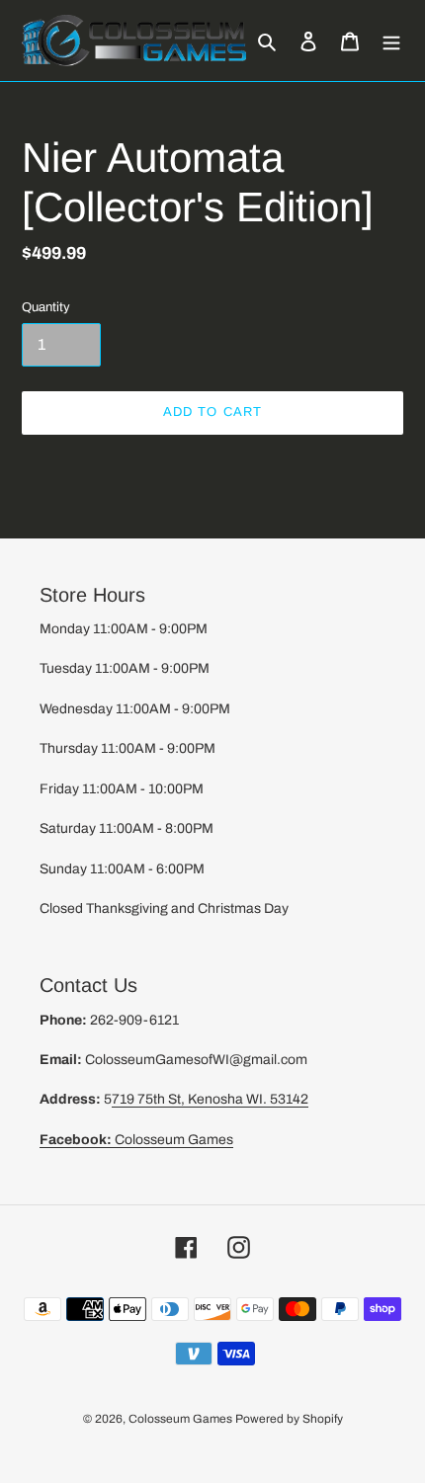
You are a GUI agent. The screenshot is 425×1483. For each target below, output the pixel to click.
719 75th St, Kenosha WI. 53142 (210, 1099)
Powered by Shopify (289, 1419)
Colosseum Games (136, 1139)
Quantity (46, 307)
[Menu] (391, 41)
